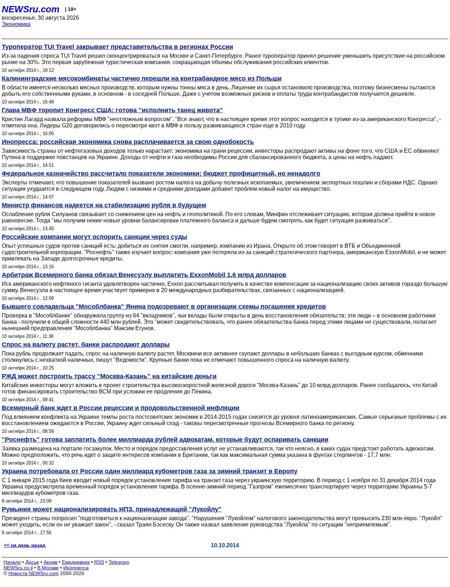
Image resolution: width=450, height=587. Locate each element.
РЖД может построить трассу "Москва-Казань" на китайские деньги (109, 376)
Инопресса (76, 567)
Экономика (16, 24)
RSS (99, 562)
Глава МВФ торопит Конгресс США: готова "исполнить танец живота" (112, 110)
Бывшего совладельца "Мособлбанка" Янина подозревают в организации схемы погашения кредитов (164, 306)
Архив (50, 562)
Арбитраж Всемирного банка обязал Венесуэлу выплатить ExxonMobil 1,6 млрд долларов (144, 274)
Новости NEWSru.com (33, 573)
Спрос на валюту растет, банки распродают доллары (85, 344)
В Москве (48, 567)
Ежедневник (76, 562)
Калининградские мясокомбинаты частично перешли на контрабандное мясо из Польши (142, 78)
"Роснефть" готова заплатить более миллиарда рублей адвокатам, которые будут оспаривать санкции (165, 439)
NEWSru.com (30, 9)
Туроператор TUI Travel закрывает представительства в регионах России (117, 46)
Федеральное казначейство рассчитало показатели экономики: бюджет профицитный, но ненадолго (161, 173)
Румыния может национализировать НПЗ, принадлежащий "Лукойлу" (111, 509)
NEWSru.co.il (18, 567)
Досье (32, 562)
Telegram (119, 562)
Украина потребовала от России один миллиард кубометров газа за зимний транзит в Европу (149, 471)
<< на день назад (24, 545)
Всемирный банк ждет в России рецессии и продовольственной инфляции (120, 407)
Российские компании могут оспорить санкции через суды (94, 236)
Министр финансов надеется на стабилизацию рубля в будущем (104, 205)
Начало (12, 562)
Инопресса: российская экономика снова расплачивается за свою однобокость (128, 141)
